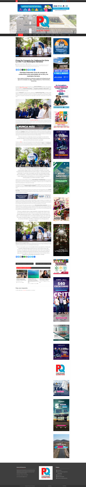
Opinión (52, 34)
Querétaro (20, 34)
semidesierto (35, 66)
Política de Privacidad (60, 476)
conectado (24, 290)
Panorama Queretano (19, 282)
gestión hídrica (30, 65)
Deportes (34, 34)
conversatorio (20, 65)
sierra (38, 66)
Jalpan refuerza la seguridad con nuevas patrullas (25, 263)
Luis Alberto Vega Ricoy (41, 65)
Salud (39, 34)
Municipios (26, 34)
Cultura (30, 34)
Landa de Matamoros (35, 65)
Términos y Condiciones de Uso (62, 478)
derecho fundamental (25, 65)
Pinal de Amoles (20, 66)
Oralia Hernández (35, 283)
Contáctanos (47, 34)
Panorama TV (63, 34)
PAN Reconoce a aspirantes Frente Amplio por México (44, 280)
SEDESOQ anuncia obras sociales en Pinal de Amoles (21, 280)
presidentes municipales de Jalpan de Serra (28, 66)
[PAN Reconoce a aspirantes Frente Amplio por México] (45, 273)
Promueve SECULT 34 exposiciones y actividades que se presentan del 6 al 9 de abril (33, 281)
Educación (57, 34)
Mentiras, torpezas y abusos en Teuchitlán (43, 263)
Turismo (42, 34)
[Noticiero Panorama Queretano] (43, 24)
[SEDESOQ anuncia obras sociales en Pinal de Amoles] (21, 273)
